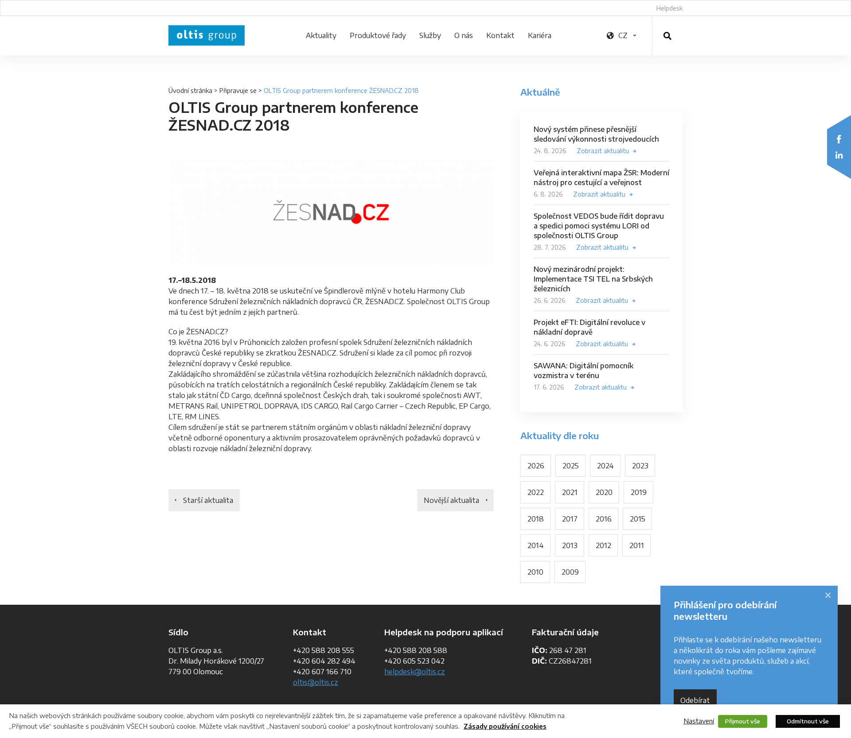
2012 (603, 545)
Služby (430, 35)
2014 (535, 545)
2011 (636, 545)
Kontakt (500, 35)
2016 (604, 518)
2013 (570, 545)
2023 (640, 465)
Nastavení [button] (698, 721)
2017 (570, 518)
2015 (637, 518)
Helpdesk (669, 8)
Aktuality (321, 35)
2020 (604, 492)
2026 (535, 465)
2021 (570, 492)
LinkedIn (839, 155)
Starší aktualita (208, 500)
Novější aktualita (451, 500)
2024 (605, 465)
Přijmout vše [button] (742, 721)
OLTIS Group (206, 35)
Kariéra (539, 35)
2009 (570, 572)
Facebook (839, 139)
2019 (639, 492)
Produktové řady (378, 35)
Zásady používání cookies (505, 726)
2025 (570, 465)
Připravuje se (238, 90)
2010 (535, 572)
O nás (463, 35)
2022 (535, 492)
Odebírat (695, 700)
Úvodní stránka (190, 90)
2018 (535, 518)
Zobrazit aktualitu (603, 151)
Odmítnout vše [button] (808, 721)
